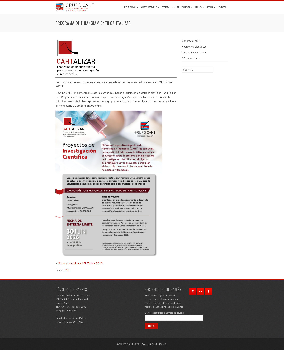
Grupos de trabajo (149, 7)
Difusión (198, 7)
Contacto (222, 7)
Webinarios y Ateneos (194, 52)
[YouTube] (200, 291)
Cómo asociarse (191, 58)
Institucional (130, 7)
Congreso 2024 (191, 41)
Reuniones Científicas (194, 46)
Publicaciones (183, 7)
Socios (210, 7)
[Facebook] (208, 291)
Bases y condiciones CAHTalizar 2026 (80, 263)
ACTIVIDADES (167, 7)
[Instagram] (192, 291)
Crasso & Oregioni (151, 344)
